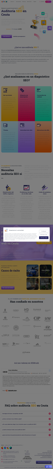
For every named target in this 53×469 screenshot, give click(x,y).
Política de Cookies (21, 238)
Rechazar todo (43, 234)
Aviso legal (13, 239)
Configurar (43, 231)
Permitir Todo (44, 237)
